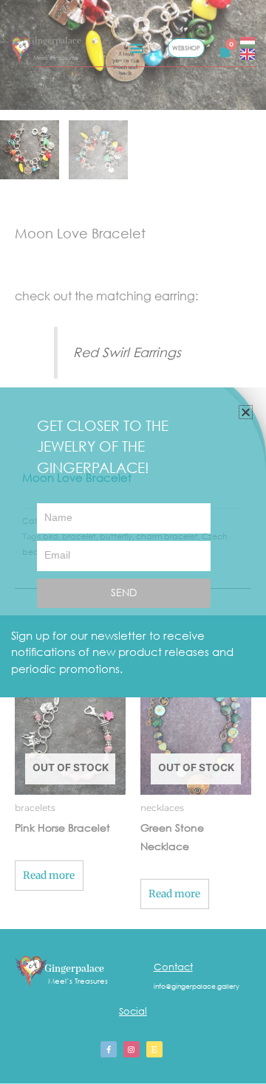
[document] (133, 542)
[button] (245, 412)
